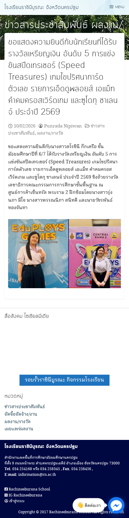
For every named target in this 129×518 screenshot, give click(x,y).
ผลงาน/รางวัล (50, 133)
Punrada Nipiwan (63, 126)
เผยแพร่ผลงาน (18, 429)
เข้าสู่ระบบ (16, 501)
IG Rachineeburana (25, 495)
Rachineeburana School (29, 489)
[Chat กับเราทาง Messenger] (116, 505)
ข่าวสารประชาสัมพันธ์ (46, 25)
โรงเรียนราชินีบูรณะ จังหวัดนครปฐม (41, 7)
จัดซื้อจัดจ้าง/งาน (20, 414)
